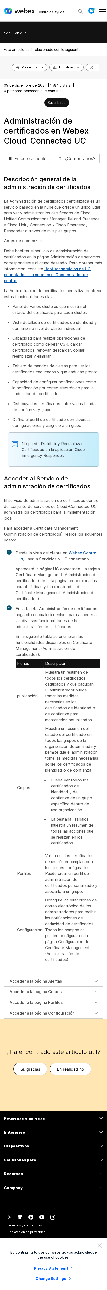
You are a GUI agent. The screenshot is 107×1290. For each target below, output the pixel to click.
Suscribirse (57, 102)
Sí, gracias (30, 1069)
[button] (91, 10)
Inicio (7, 33)
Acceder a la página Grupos (35, 991)
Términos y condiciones (24, 1225)
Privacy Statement (51, 1268)
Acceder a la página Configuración (42, 1013)
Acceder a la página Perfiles (36, 1002)
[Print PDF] (40, 103)
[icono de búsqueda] (80, 11)
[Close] (99, 1245)
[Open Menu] (102, 10)
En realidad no (70, 1069)
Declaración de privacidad (26, 1232)
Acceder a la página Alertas (35, 981)
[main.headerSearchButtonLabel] (80, 9)
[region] (53, 1264)
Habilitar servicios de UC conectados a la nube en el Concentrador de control (47, 274)
